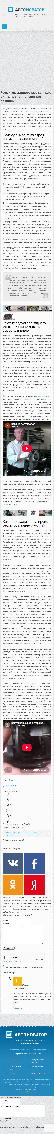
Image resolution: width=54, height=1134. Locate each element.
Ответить (17, 1008)
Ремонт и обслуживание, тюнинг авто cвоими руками (31, 16)
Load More (27, 1018)
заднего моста (44, 396)
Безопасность (15, 1059)
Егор (11, 780)
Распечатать (10, 786)
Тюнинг (13, 1073)
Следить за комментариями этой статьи (24, 967)
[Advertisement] (27, 62)
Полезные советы (38, 1073)
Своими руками (37, 1066)
